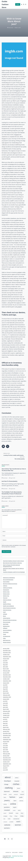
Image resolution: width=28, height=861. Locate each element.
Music (4, 616)
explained (16, 794)
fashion (12, 797)
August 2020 (6, 741)
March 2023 (6, 709)
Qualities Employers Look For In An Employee (14, 572)
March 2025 (6, 668)
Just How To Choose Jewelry (9, 481)
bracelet (17, 781)
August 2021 (6, 717)
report (14, 807)
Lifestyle (5, 614)
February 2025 (6, 670)
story (22, 813)
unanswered (16, 818)
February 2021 (6, 729)
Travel (4, 634)
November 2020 (7, 735)
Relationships (6, 626)
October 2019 (6, 761)
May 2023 (5, 705)
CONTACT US (8, 852)
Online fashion (6, 618)
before (16, 777)
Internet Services (7, 610)
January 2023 (6, 713)
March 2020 (6, 751)
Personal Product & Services (9, 620)
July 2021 (5, 719)
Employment (6, 589)
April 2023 (5, 707)
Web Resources (6, 640)
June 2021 (5, 721)
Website (4, 540)
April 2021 (5, 725)
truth (9, 818)
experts (10, 794)
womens (7, 828)
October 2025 (6, 654)
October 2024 (6, 678)
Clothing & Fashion (7, 587)
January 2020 (6, 755)
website (7, 825)
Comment (5, 515)
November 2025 (7, 652)
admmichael (11, 27)
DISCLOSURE (15, 852)
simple (17, 813)
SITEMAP (21, 852)
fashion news (6, 591)
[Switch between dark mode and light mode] (21, 4)
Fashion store (6, 593)
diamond (6, 791)
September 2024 (7, 681)
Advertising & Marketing (9, 577)
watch (18, 822)
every (23, 791)
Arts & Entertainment (8, 579)
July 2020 (5, 743)
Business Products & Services (10, 583)
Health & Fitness (7, 604)
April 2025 (5, 666)
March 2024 (6, 693)
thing (11, 816)
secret (5, 813)
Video (4, 638)
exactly (5, 794)
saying (19, 810)
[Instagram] (12, 839)
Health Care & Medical (8, 606)
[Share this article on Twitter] (7, 446)
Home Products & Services (9, 608)
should (11, 813)
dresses (15, 791)
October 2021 (6, 715)
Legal (4, 612)
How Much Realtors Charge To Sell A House (13, 561)
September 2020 (7, 739)
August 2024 (6, 683)
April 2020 (5, 749)
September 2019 (7, 763)
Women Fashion (7, 642)
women (18, 825)
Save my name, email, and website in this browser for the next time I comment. (14, 546)
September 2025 (7, 656)
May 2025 (5, 664)
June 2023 (5, 703)
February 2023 (6, 711)
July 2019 (5, 767)
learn (15, 800)
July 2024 (5, 685)
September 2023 (7, 697)
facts (5, 797)
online (13, 803)
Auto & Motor (6, 581)
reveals (14, 810)
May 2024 (5, 689)
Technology (5, 632)
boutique (7, 781)
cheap (6, 784)
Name (4, 531)
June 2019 (5, 770)
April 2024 (5, 691)
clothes (16, 784)
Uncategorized (6, 636)
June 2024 (5, 687)
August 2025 (6, 658)
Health (4, 602)
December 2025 (7, 650)
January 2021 (6, 731)
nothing (5, 804)
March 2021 (6, 727)
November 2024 (7, 676)
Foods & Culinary (7, 600)
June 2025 (5, 662)
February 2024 (6, 695)
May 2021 (5, 723)
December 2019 (7, 757)
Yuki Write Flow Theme (17, 856)
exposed (22, 794)
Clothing (5, 585)
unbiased (5, 821)
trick (4, 818)
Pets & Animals (6, 622)
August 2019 (6, 765)
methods (21, 800)
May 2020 (5, 747)
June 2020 (5, 745)
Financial (5, 598)
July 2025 (5, 660)
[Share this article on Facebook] (3, 446)
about (8, 777)
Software (5, 628)
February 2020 (6, 753)
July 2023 (5, 701)
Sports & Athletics (7, 630)
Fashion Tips (6, 596)
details (18, 788)
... (13, 475)
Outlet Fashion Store (5, 4)
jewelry (7, 800)
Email (4, 535)
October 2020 (6, 737)
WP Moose (11, 857)
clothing (9, 787)
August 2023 (6, 699)
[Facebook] (5, 839)
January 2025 (6, 672)
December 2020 (7, 733)
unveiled (11, 821)
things (16, 816)
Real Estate (5, 624)
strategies (5, 816)
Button (17, 4)
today (21, 816)
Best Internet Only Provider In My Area (12, 563)
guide (20, 797)
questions (7, 807)
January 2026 (6, 648)
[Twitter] (8, 839)
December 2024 (7, 674)
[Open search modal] (23, 4)
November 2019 (7, 759)
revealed (7, 810)
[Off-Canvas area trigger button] (25, 4)
